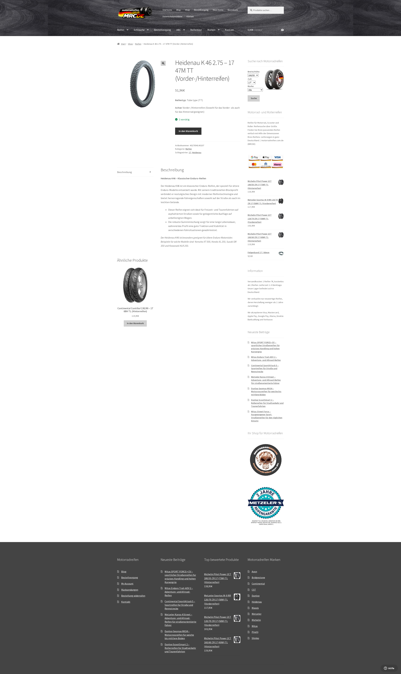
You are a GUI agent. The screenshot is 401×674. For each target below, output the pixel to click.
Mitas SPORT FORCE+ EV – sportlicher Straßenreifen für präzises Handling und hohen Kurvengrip (265, 347)
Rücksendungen (129, 589)
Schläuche (139, 29)
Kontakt (190, 16)
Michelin (256, 620)
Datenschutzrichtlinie (172, 16)
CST (254, 589)
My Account (127, 583)
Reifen (120, 29)
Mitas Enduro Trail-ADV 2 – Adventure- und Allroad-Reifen (266, 359)
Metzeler (256, 613)
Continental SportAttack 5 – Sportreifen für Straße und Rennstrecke (265, 368)
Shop (187, 9)
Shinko (255, 638)
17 (190, 152)
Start (123, 43)
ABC (178, 29)
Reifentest (196, 29)
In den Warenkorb (188, 131)
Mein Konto (218, 9)
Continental (258, 583)
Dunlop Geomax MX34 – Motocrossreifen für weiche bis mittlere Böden (266, 391)
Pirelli (255, 632)
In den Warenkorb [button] (135, 323)
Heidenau (196, 152)
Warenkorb (233, 9)
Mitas (255, 626)
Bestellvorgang (201, 9)
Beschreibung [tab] (124, 172)
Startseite (167, 9)
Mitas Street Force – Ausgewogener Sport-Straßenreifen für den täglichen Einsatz (266, 416)
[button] (163, 63)
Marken (211, 29)
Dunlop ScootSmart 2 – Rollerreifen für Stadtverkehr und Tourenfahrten (267, 403)
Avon (254, 571)
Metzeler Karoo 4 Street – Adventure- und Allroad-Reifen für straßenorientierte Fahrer (266, 380)
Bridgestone (258, 577)
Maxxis (255, 607)
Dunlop (256, 595)
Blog (178, 9)
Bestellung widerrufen (133, 595)
